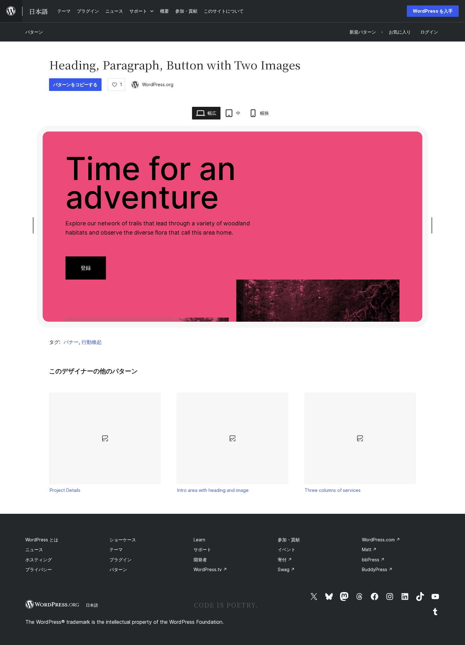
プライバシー (38, 569)
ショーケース (122, 539)
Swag (286, 569)
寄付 (285, 559)
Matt (369, 549)
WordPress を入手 (433, 11)
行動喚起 (92, 342)
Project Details (65, 490)
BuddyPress (377, 569)
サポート (202, 549)
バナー (71, 342)
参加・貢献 (289, 539)
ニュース (34, 549)
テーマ (116, 549)
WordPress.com (381, 539)
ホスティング (38, 559)
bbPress (373, 559)
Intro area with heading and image (213, 490)
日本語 (92, 605)
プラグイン (120, 559)
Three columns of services (333, 490)
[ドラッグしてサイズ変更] (35, 225)
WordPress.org (157, 84)
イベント (286, 549)
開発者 (200, 559)
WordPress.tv (210, 569)
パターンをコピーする (75, 84)
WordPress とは (41, 539)
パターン (34, 32)
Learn (199, 539)
